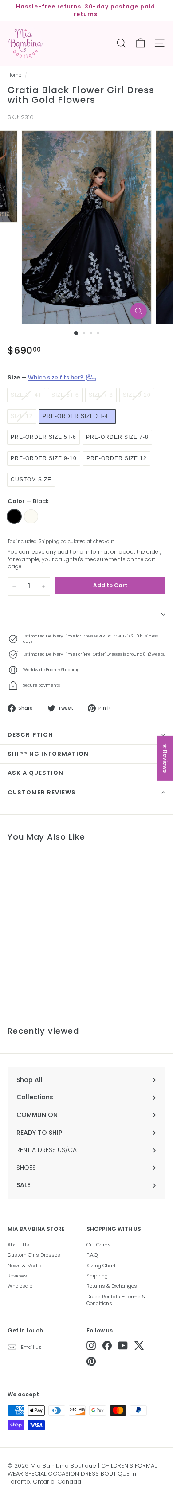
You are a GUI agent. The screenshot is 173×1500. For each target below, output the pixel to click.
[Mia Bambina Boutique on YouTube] (123, 1345)
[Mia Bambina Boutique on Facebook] (107, 1345)
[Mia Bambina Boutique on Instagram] (91, 1345)
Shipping (49, 541)
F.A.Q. (92, 1254)
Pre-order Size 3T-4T (77, 416)
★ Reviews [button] (165, 758)
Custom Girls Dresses (34, 1254)
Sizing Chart (101, 1265)
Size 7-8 (101, 395)
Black (14, 516)
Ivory (31, 516)
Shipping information (48, 754)
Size (46, 377)
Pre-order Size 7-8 (117, 437)
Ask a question (35, 773)
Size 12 (22, 416)
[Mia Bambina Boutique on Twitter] (139, 1345)
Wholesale (20, 1285)
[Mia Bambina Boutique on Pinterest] (91, 1361)
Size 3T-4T (26, 395)
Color (28, 501)
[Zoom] (138, 311)
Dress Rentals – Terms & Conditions (115, 1300)
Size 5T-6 (65, 395)
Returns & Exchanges (111, 1285)
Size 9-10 (137, 395)
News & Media (25, 1265)
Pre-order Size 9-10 (44, 458)
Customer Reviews (42, 792)
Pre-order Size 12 (116, 458)
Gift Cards (98, 1244)
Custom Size (31, 480)
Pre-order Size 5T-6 (43, 437)
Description (30, 734)
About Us (18, 1244)
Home (14, 75)
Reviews (17, 1275)
